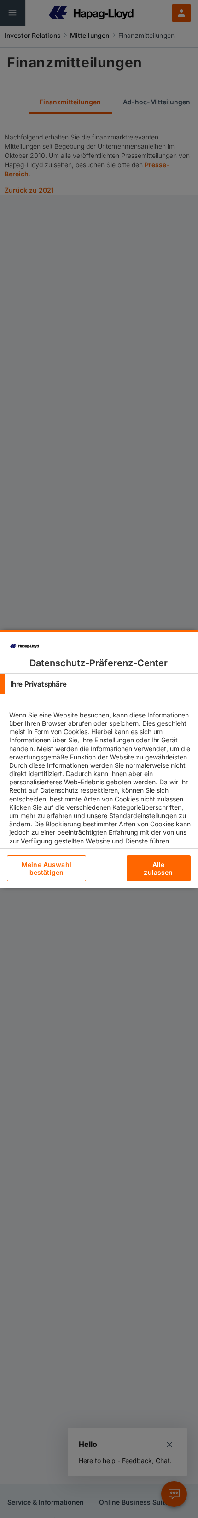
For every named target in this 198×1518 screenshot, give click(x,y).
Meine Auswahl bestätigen (46, 868)
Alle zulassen (158, 868)
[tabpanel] (100, 786)
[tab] (99, 684)
